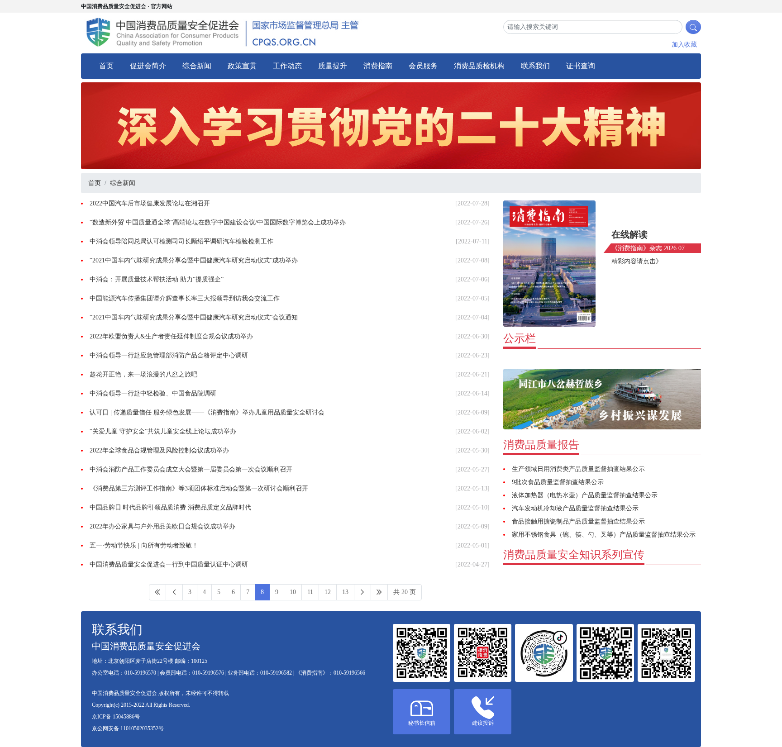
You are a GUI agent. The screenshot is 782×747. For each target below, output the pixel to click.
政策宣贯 (242, 66)
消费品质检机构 (479, 66)
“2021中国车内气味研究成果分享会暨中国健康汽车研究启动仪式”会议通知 (194, 317)
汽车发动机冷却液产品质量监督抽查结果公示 (575, 508)
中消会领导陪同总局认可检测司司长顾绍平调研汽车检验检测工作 (181, 241)
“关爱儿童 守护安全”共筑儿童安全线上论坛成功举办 (163, 431)
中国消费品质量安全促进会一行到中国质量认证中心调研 (169, 564)
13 (345, 592)
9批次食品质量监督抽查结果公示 (558, 482)
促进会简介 (148, 66)
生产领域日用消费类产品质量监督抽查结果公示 (578, 469)
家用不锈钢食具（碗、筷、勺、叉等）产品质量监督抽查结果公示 (604, 534)
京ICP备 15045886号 (116, 717)
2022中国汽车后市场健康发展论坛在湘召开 (150, 203)
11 (310, 592)
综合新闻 (196, 66)
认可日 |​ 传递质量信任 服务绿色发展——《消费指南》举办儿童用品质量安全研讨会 (207, 412)
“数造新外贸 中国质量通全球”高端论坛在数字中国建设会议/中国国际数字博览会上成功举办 (218, 222)
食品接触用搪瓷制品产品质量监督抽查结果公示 (578, 521)
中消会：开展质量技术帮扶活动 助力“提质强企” (157, 279)
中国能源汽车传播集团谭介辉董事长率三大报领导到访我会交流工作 (185, 298)
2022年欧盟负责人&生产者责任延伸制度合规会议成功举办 (171, 336)
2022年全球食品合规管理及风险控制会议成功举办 (159, 450)
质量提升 (332, 66)
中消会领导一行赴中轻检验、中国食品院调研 (153, 393)
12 (327, 592)
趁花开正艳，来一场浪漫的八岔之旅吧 (143, 374)
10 (293, 592)
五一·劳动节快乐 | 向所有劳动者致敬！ (144, 545)
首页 (106, 66)
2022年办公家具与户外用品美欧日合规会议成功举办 (162, 526)
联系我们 (535, 66)
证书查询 (580, 66)
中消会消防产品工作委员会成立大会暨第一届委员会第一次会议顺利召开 (191, 469)
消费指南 (377, 66)
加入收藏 (684, 44)
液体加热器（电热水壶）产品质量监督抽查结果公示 (585, 495)
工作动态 (287, 66)
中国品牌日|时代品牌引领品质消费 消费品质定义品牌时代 (170, 507)
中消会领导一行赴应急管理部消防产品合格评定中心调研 (169, 355)
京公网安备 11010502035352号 (128, 728)
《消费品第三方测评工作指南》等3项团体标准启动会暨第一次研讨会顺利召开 (199, 488)
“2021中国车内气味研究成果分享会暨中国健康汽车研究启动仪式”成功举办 (194, 260)
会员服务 (423, 66)
